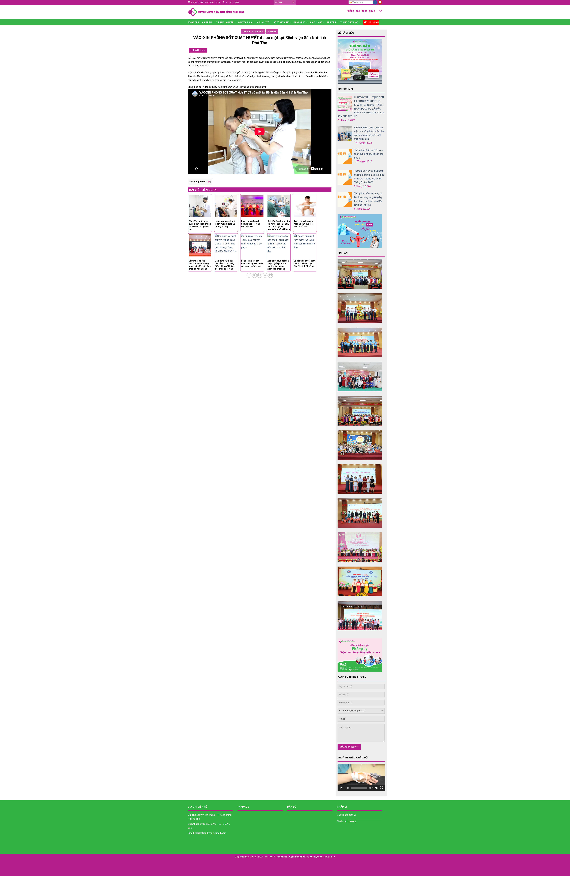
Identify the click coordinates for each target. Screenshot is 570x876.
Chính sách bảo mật (347, 821)
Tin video (272, 32)
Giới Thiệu (206, 22)
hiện (208, 181)
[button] (361, 777)
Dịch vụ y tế (262, 22)
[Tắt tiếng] (376, 787)
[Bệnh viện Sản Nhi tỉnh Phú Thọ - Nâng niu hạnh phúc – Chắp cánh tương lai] (240, 12)
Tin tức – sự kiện (224, 22)
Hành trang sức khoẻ (253, 32)
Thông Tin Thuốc (349, 22)
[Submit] (293, 2)
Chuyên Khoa (245, 22)
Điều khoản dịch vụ (346, 815)
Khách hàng (316, 22)
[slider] (359, 788)
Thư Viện (331, 22)
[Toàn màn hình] (381, 787)
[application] (361, 777)
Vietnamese (357, 2)
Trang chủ (193, 22)
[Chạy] (341, 787)
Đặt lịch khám (371, 22)
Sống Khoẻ (299, 22)
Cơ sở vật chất (281, 22)
